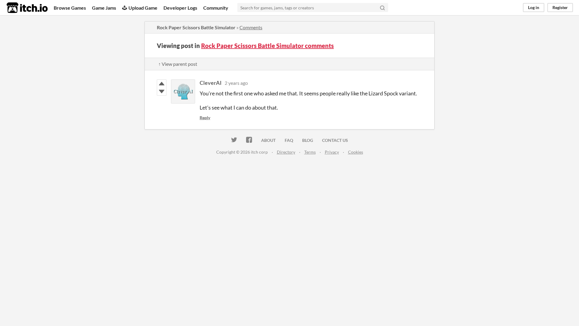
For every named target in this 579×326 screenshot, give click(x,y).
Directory (286, 152)
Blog (307, 140)
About (268, 140)
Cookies (355, 152)
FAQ (289, 140)
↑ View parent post (177, 64)
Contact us (335, 140)
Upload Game (142, 8)
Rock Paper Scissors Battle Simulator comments (267, 45)
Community (215, 8)
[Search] (382, 7)
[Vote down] (161, 91)
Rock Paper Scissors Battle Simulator (196, 27)
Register (560, 7)
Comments (250, 27)
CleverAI (211, 82)
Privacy (332, 152)
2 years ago (236, 83)
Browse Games (70, 8)
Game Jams (104, 8)
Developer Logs (180, 8)
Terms (310, 152)
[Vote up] (161, 84)
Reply (205, 117)
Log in (533, 7)
